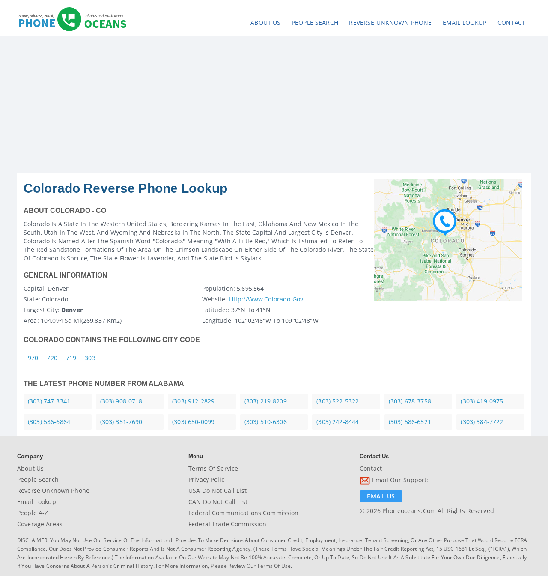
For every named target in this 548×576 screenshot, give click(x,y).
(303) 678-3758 (410, 401)
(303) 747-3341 (49, 401)
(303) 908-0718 (121, 401)
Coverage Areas (40, 524)
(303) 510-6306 (265, 422)
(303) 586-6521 (410, 422)
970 (33, 358)
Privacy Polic (206, 479)
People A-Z (32, 513)
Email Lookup (465, 22)
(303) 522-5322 (337, 401)
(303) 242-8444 (337, 422)
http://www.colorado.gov (266, 299)
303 (90, 358)
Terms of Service (213, 468)
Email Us (381, 496)
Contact (511, 22)
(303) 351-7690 (121, 422)
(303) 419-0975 (482, 401)
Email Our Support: (399, 480)
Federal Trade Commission (227, 524)
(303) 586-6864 (49, 422)
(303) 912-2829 (193, 401)
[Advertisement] (274, 108)
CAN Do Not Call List (217, 502)
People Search (315, 22)
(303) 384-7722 (482, 422)
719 (71, 358)
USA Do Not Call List (217, 490)
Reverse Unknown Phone (390, 22)
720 (52, 358)
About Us (265, 22)
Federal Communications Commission (243, 513)
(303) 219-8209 (265, 401)
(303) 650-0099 (193, 422)
